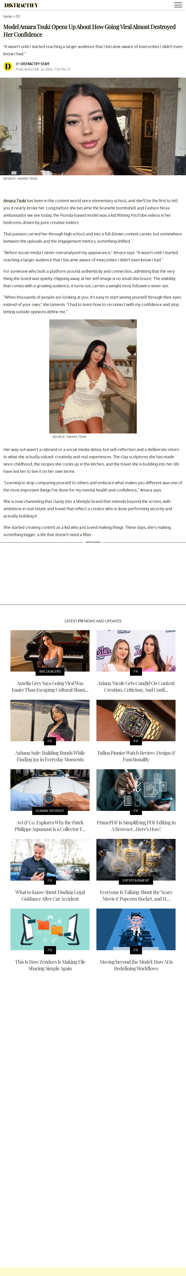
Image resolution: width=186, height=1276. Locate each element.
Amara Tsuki (14, 200)
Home (7, 16)
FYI (18, 16)
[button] (179, 5)
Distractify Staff (35, 64)
